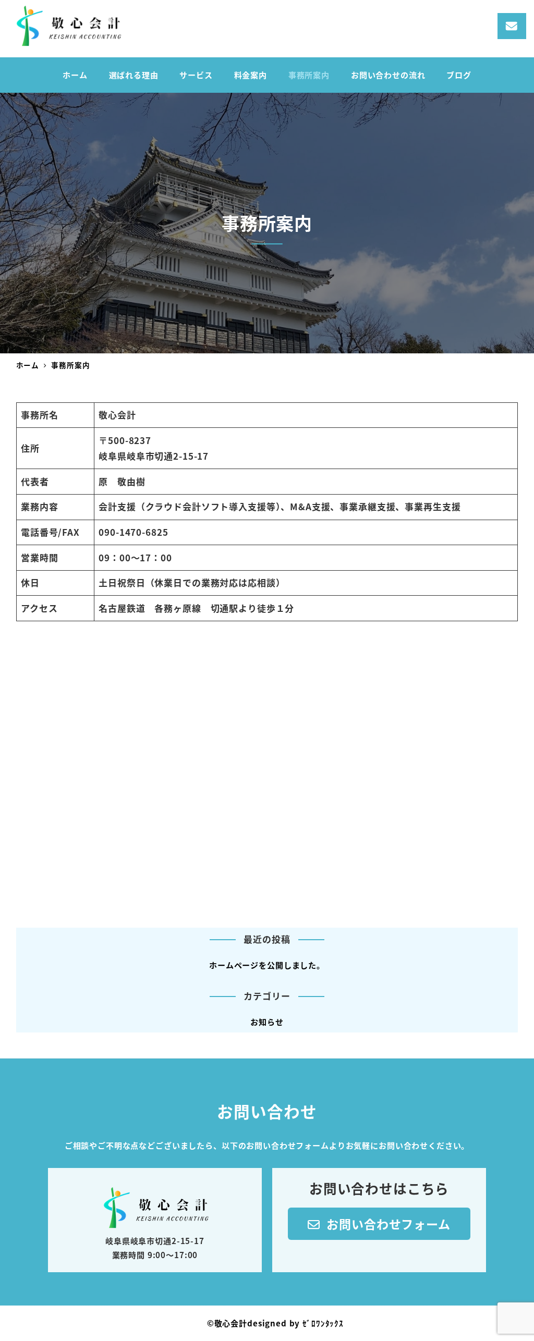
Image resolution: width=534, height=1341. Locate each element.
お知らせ (266, 1021)
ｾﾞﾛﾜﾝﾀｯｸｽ (323, 1322)
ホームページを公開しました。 (267, 964)
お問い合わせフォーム (385, 1224)
